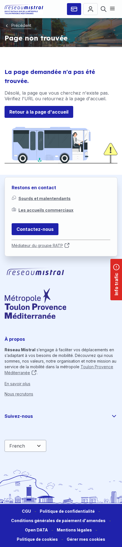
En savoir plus (17, 383)
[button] (86, 539)
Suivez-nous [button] (19, 416)
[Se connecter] (90, 9)
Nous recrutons (19, 393)
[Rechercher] (103, 9)
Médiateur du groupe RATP (37, 245)
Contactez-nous (35, 229)
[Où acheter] (74, 9)
